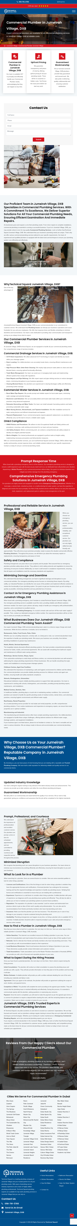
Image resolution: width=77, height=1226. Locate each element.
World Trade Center (12, 1133)
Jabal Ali (43, 1103)
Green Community (46, 1106)
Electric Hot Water (65, 1179)
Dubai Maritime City (47, 1128)
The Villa (9, 1141)
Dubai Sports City (46, 1114)
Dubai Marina (45, 1131)
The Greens (10, 1152)
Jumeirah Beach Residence (28, 1156)
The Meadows (10, 1112)
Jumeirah (43, 1101)
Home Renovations (47, 1175)
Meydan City (27, 1125)
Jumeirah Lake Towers (30, 1147)
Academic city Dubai (63, 1152)
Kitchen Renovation (47, 1179)
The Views (9, 1144)
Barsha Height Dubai (64, 1106)
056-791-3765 (24, 2)
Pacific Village (27, 1106)
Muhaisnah (9, 1117)
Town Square (10, 1139)
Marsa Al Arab (27, 1128)
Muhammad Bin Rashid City (30, 1121)
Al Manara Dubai (62, 1136)
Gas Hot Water (46, 1183)
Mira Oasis (9, 1101)
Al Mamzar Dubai (62, 1139)
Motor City (26, 1117)
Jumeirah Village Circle (30, 1139)
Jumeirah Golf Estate (13, 1114)
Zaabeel (9, 1103)
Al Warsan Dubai (62, 1128)
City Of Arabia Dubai (47, 1155)
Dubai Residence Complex (46, 1124)
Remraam (9, 1158)
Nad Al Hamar (27, 1112)
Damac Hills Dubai (46, 1150)
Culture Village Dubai (47, 1152)
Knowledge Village (29, 1131)
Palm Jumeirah (28, 1103)
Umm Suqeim (10, 1106)
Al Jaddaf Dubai (62, 1141)
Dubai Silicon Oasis (47, 1120)
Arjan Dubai (61, 1109)
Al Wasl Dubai (61, 1125)
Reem (25, 1101)
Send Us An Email (13, 1207)
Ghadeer (9, 1125)
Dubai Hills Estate (46, 1139)
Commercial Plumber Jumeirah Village (31, 46)
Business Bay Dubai (47, 1158)
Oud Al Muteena (28, 1109)
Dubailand (44, 1109)
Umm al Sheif (10, 1136)
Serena (8, 1155)
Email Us (62, 2)
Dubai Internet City (46, 1136)
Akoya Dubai (10, 1120)
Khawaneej (9, 1128)
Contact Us (44, 1189)
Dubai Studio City (46, 1112)
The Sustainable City (13, 1122)
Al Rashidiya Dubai (63, 1133)
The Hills (9, 1150)
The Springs (10, 1109)
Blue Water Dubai (62, 1101)
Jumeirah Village (12, 46)
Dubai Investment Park (48, 1133)
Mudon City (27, 1114)
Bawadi (59, 1103)
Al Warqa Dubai (62, 1131)
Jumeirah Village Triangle (28, 1135)
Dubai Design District (47, 1141)
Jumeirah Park (28, 1144)
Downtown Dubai (46, 1144)
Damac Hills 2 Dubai (47, 1147)
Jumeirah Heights (29, 1152)
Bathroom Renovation (66, 1175)
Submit (38, 139)
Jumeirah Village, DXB (14, 1212)
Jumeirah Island (28, 1150)
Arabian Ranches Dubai (64, 1122)
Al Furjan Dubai (62, 1147)
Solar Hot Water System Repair (66, 1184)
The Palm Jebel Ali (12, 1147)
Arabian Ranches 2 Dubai (63, 1118)
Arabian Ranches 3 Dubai (63, 1113)
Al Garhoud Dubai (63, 1144)
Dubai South (44, 1117)
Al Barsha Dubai (62, 1150)
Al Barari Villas (11, 1131)
